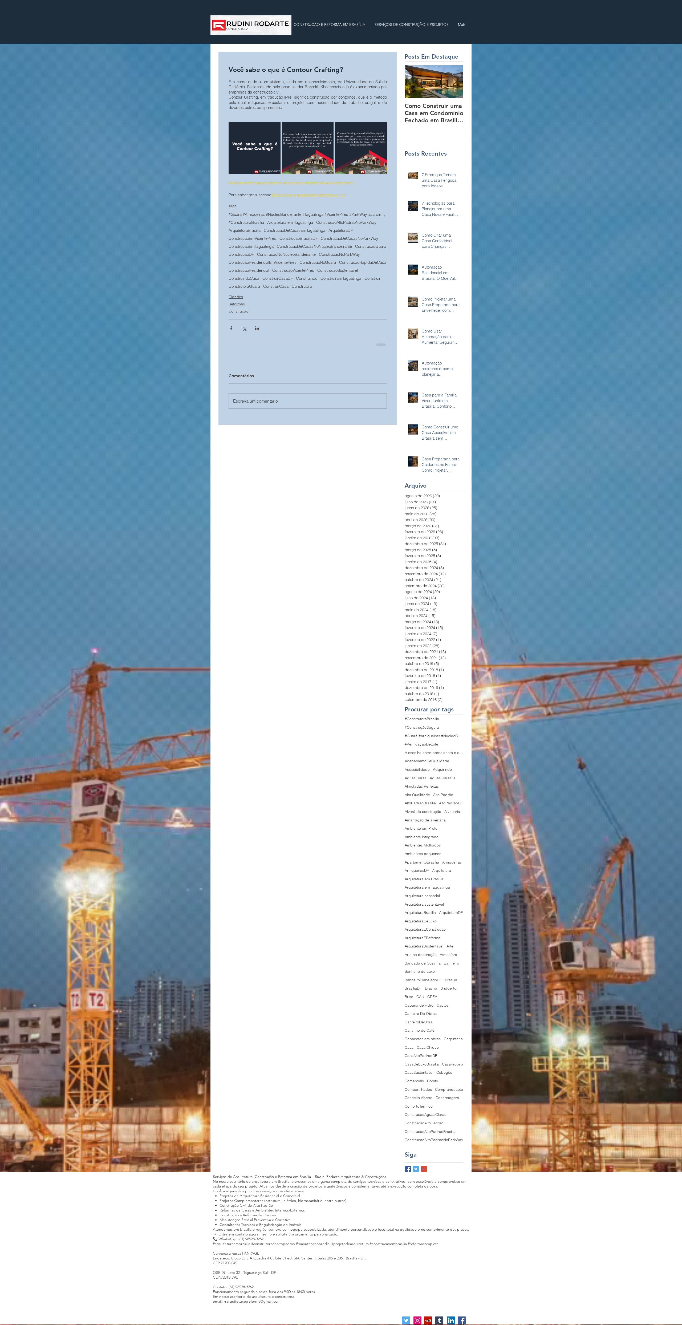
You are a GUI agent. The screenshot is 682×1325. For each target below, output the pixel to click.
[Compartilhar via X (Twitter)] (244, 328)
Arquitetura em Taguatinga (290, 222)
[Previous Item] (413, 82)
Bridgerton (449, 988)
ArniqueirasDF (417, 870)
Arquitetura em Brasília (424, 879)
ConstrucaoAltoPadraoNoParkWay (346, 222)
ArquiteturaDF (340, 230)
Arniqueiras (452, 862)
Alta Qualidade (417, 794)
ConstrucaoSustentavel (337, 270)
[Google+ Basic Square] (424, 1169)
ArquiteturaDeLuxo (421, 921)
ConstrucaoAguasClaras (425, 1114)
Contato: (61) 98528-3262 (233, 1287)
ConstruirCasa (276, 286)
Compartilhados (418, 1089)
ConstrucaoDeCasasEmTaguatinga (294, 230)
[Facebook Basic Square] (408, 1169)
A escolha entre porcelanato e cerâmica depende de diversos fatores (434, 752)
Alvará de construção (423, 811)
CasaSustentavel (419, 1072)
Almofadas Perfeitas (422, 786)
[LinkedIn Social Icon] (451, 1320)
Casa (409, 1047)
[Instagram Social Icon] (417, 1320)
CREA (432, 996)
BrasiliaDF (413, 988)
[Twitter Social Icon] (406, 1320)
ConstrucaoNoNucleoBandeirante (286, 254)
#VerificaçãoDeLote (421, 744)
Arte (449, 946)
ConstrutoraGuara (244, 286)
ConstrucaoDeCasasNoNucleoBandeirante (314, 246)
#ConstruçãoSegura (422, 727)
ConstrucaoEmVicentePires (252, 238)
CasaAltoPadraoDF (421, 1055)
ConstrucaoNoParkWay (339, 254)
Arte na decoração (421, 954)
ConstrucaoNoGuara (318, 262)
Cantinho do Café (420, 1030)
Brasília (431, 988)
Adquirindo (442, 769)
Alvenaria (452, 811)
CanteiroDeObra (419, 1022)
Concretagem (447, 1097)
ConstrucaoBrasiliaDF (298, 238)
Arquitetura (441, 870)
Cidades (236, 296)
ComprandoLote (449, 1089)
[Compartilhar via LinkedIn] (257, 328)
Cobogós (444, 1072)
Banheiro (451, 963)
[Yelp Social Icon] (428, 1320)
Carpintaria (453, 1038)
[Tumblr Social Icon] (439, 1320)
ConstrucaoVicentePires (293, 270)
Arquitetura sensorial (422, 895)
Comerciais (414, 1081)
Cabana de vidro (419, 1005)
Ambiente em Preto (421, 828)
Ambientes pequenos (423, 853)
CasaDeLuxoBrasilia (422, 1064)
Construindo (306, 278)
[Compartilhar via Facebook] (231, 328)
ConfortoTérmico (419, 1106)
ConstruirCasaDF (277, 278)
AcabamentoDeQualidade (427, 761)
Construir (372, 278)
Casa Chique (428, 1047)
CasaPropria (452, 1064)
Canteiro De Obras (421, 1013)
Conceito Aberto (418, 1097)
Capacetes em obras (423, 1038)
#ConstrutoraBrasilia (246, 222)
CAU (420, 996)
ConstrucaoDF (241, 254)
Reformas (237, 304)
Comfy (432, 1081)
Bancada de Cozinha (423, 963)
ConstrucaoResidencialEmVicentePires (263, 262)
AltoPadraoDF (451, 803)
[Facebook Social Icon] (462, 1320)
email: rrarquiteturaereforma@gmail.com (247, 1301)
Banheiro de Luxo (420, 971)
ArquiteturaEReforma (422, 937)
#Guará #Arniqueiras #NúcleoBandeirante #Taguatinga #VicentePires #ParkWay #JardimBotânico (308, 214)
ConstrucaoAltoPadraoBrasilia (430, 1131)
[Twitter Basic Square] (416, 1169)
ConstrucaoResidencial (249, 270)
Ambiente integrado (422, 836)
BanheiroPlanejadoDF (423, 980)
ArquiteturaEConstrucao (425, 929)
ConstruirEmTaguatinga (340, 278)
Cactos (443, 1005)
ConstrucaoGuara (370, 246)
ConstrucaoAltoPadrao (424, 1123)
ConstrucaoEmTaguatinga (251, 246)
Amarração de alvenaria (425, 820)
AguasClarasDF (443, 778)
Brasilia (451, 980)
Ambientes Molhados (423, 845)
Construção (238, 311)
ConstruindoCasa (244, 278)
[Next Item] (454, 82)
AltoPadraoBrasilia (420, 803)
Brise (409, 996)
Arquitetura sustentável (424, 904)
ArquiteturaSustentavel (424, 946)
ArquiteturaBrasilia (245, 230)
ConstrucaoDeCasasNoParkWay (349, 238)
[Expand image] (255, 148)
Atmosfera (448, 954)
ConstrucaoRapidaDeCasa (362, 262)
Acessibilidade (417, 769)
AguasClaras (416, 778)
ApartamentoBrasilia (422, 862)
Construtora (302, 286)
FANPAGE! (251, 1253)
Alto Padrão (443, 794)
